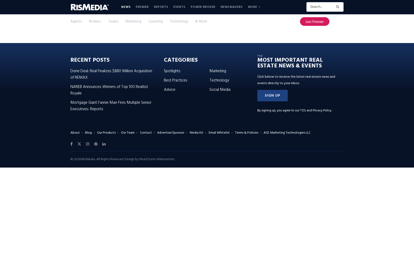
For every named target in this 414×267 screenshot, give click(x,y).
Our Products (106, 133)
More (252, 7)
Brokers (95, 21)
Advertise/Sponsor (170, 133)
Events (179, 7)
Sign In (338, 21)
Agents (76, 21)
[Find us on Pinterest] (96, 144)
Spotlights (172, 71)
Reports (161, 7)
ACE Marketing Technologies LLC (287, 133)
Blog (88, 133)
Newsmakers (232, 7)
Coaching (156, 21)
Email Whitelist (219, 133)
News (126, 7)
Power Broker (203, 7)
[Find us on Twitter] (79, 144)
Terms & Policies (246, 133)
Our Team (128, 133)
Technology (179, 21)
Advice (169, 90)
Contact (146, 133)
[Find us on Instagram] (87, 144)
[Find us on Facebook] (71, 144)
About (75, 133)
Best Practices (175, 80)
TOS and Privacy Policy (315, 110)
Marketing (133, 21)
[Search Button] (339, 7)
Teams (113, 21)
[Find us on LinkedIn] (104, 144)
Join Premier (314, 22)
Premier (142, 7)
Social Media (219, 90)
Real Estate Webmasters (156, 159)
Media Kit (196, 133)
